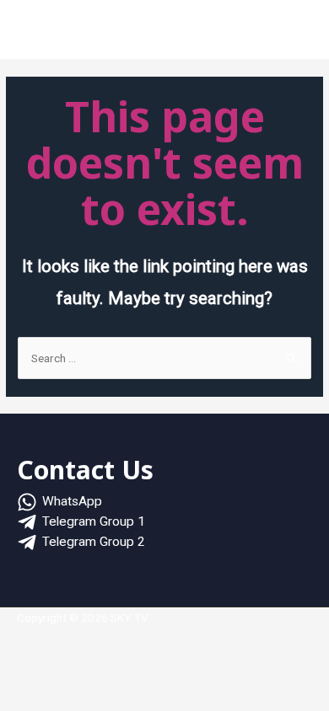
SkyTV (97, 32)
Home (44, 32)
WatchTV (156, 32)
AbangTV (222, 32)
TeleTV (283, 32)
